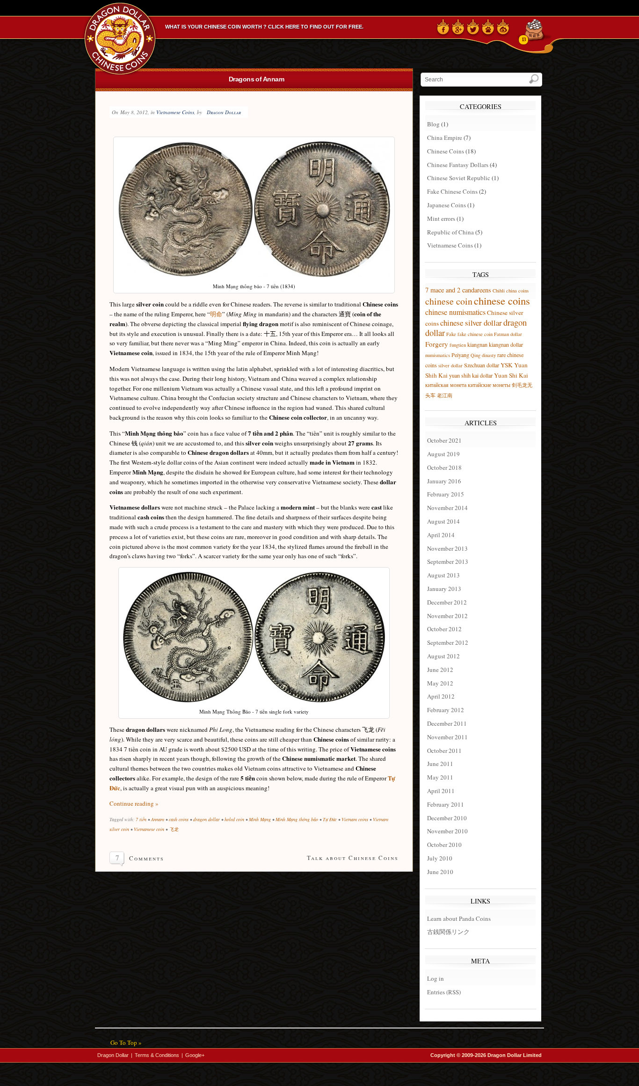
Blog (433, 124)
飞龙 (173, 829)
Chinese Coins (445, 151)
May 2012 (440, 683)
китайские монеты (489, 384)
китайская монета (445, 384)
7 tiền (141, 819)
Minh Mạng (260, 819)
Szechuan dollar (481, 365)
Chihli (499, 290)
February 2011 (445, 804)
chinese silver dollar (471, 322)
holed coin (234, 819)
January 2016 (444, 481)
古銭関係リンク (448, 931)
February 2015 (445, 494)
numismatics (437, 355)
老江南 (444, 395)
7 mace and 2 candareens (458, 289)
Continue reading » (134, 803)
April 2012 (441, 696)
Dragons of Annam (256, 79)
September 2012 (447, 642)
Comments (146, 858)
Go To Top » (126, 1042)
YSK (507, 365)
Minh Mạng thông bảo (297, 819)
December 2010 (447, 818)
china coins (517, 290)
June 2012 (440, 669)
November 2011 (447, 737)
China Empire (444, 137)
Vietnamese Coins (175, 112)
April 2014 (441, 535)
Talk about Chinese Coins (353, 857)
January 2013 (444, 588)
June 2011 (440, 763)
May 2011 (440, 777)
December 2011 (447, 723)
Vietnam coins (354, 819)
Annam (157, 819)
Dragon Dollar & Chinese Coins (121, 37)
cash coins (179, 819)
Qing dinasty (483, 355)
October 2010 (444, 844)
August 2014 (443, 521)
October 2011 (444, 750)
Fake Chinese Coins (452, 191)
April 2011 (441, 791)
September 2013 (447, 561)
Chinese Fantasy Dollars (457, 164)
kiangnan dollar (506, 344)
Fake (451, 334)
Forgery (436, 344)
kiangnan (477, 344)
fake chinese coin (475, 334)
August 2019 (443, 454)
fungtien (458, 345)
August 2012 (443, 656)
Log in (435, 978)
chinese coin (448, 301)
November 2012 (447, 616)
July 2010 (439, 858)
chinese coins (502, 300)
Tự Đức (330, 819)
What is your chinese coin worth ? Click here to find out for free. (264, 26)
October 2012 (444, 629)
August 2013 (443, 575)
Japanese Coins (446, 205)
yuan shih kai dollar (471, 375)
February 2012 (445, 710)
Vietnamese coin (149, 829)
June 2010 (440, 871)
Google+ (194, 1055)
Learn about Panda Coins (459, 918)
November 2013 (447, 548)
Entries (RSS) (444, 992)
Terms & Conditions (157, 1055)
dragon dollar (206, 819)
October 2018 (444, 467)
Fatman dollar (508, 334)
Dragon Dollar (224, 112)
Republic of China (450, 232)
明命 (216, 314)
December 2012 (447, 602)
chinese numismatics (455, 312)
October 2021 (444, 440)
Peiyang (460, 354)
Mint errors (441, 218)
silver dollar (450, 365)
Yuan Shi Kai (511, 375)
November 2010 (447, 831)
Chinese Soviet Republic (458, 178)
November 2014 (447, 507)
